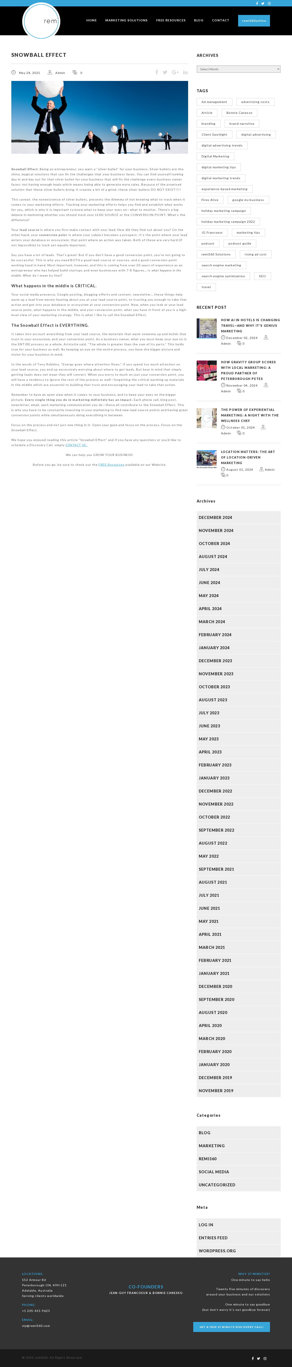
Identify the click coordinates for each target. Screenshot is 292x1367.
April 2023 (210, 752)
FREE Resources (112, 464)
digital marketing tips (219, 167)
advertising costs (255, 102)
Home (91, 20)
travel (206, 287)
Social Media (214, 1171)
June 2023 (209, 726)
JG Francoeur (212, 232)
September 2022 (216, 830)
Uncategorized (217, 1184)
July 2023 (209, 713)
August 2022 (213, 843)
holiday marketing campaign (224, 210)
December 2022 (215, 791)
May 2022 (209, 856)
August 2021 (213, 882)
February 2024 (215, 634)
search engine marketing (221, 265)
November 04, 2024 (242, 385)
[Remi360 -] (43, 21)
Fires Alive (210, 200)
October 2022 (214, 817)
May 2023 (209, 739)
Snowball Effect (39, 55)
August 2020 (213, 1012)
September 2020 (216, 999)
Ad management (214, 102)
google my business (248, 200)
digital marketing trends (221, 178)
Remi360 (208, 1158)
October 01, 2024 (240, 427)
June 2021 (209, 908)
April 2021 (210, 934)
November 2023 (216, 673)
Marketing (212, 1145)
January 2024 (214, 647)
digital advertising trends (222, 145)
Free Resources (171, 20)
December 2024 (215, 517)
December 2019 (215, 1077)
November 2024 (216, 530)
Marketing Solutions (126, 20)
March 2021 (212, 947)
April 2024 (210, 608)
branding (209, 123)
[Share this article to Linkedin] (185, 73)
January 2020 (214, 1064)
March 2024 (212, 621)
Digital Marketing (216, 156)
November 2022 (216, 804)
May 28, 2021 (29, 73)
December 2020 (215, 986)
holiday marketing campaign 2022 (228, 221)
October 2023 (214, 686)
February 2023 (215, 765)
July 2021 (209, 895)
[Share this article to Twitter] (165, 73)
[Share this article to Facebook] (156, 73)
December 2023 (215, 660)
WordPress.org (217, 1250)
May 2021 (209, 921)
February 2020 (215, 1051)
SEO (262, 276)
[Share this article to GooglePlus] (175, 73)
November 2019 (216, 1090)
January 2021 (214, 973)
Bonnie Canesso (240, 112)
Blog (199, 20)
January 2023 (214, 778)
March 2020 (212, 1038)
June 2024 (209, 582)
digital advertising (256, 134)
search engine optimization (223, 276)
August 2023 (213, 699)
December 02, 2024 (242, 338)
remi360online (254, 20)
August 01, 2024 (239, 469)
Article (207, 112)
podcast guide (240, 243)
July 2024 (209, 569)
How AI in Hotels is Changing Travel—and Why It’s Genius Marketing (250, 325)
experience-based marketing (225, 189)
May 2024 (209, 595)
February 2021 (215, 960)
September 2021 (216, 869)
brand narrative (242, 123)
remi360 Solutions (216, 254)
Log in (206, 1224)
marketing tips (248, 232)
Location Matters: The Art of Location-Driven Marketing (248, 457)
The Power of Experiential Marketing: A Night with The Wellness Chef (250, 415)
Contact (221, 20)
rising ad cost (256, 254)
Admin (60, 73)
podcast (208, 243)
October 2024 (214, 543)
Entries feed (213, 1237)
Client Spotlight (214, 134)
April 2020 (210, 1025)
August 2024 (213, 556)
